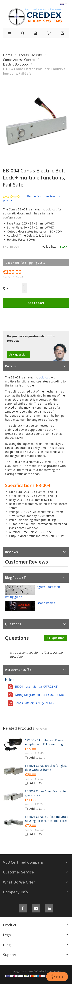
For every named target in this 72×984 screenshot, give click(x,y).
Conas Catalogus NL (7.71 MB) (34, 703)
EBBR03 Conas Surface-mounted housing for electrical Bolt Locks (46, 819)
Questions (13, 624)
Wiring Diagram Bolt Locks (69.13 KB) (39, 695)
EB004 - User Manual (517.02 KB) (36, 686)
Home (8, 55)
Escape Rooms (45, 603)
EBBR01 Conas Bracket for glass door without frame (46, 768)
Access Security (31, 55)
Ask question (18, 354)
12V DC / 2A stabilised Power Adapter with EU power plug (44, 742)
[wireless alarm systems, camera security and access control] (36, 9)
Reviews (11, 552)
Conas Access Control (19, 59)
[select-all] (42, 729)
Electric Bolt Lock (16, 64)
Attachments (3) (18, 669)
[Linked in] (49, 908)
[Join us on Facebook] (23, 908)
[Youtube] (36, 908)
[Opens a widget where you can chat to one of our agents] (57, 977)
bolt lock (44, 377)
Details (10, 366)
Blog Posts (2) (15, 577)
